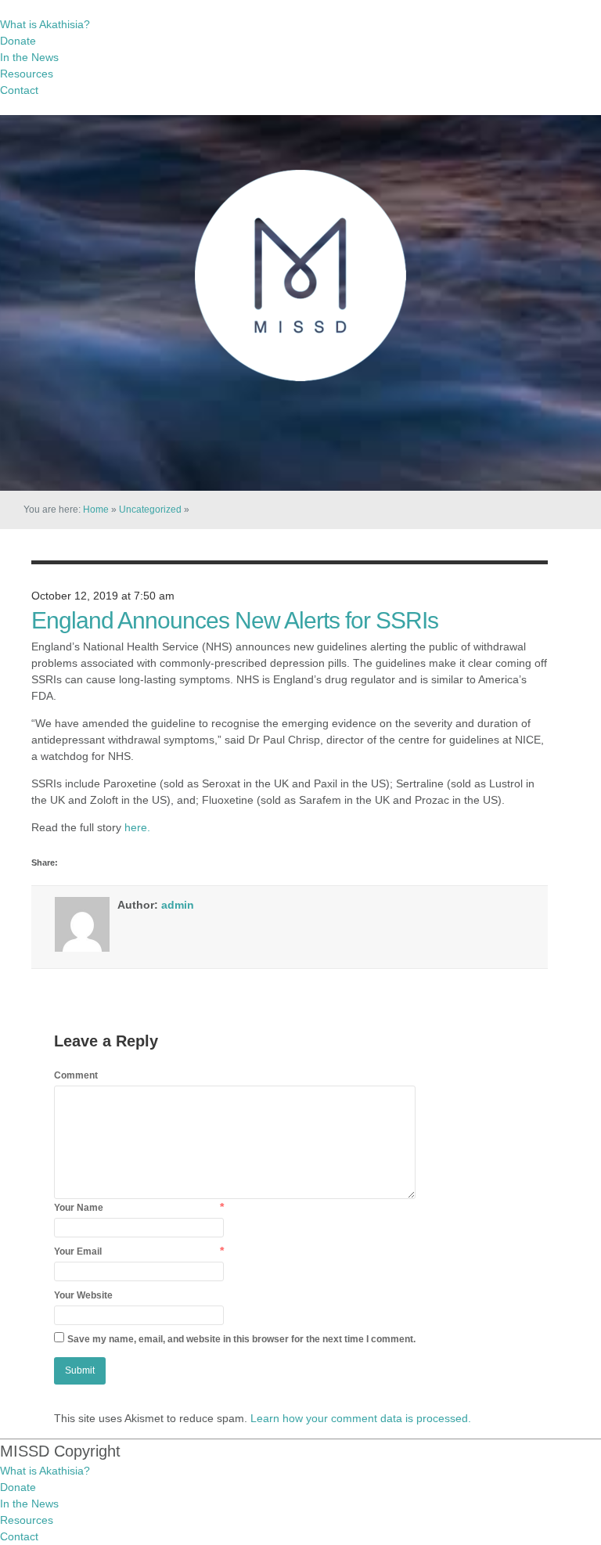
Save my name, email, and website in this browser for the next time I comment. (241, 1339)
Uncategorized (150, 509)
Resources (26, 73)
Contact (19, 90)
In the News (29, 57)
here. (137, 827)
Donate (18, 40)
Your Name (78, 1207)
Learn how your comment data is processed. (360, 1418)
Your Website (83, 1295)
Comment (76, 1075)
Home (96, 509)
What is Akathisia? (45, 24)
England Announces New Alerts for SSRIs (234, 620)
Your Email (78, 1251)
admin (177, 905)
